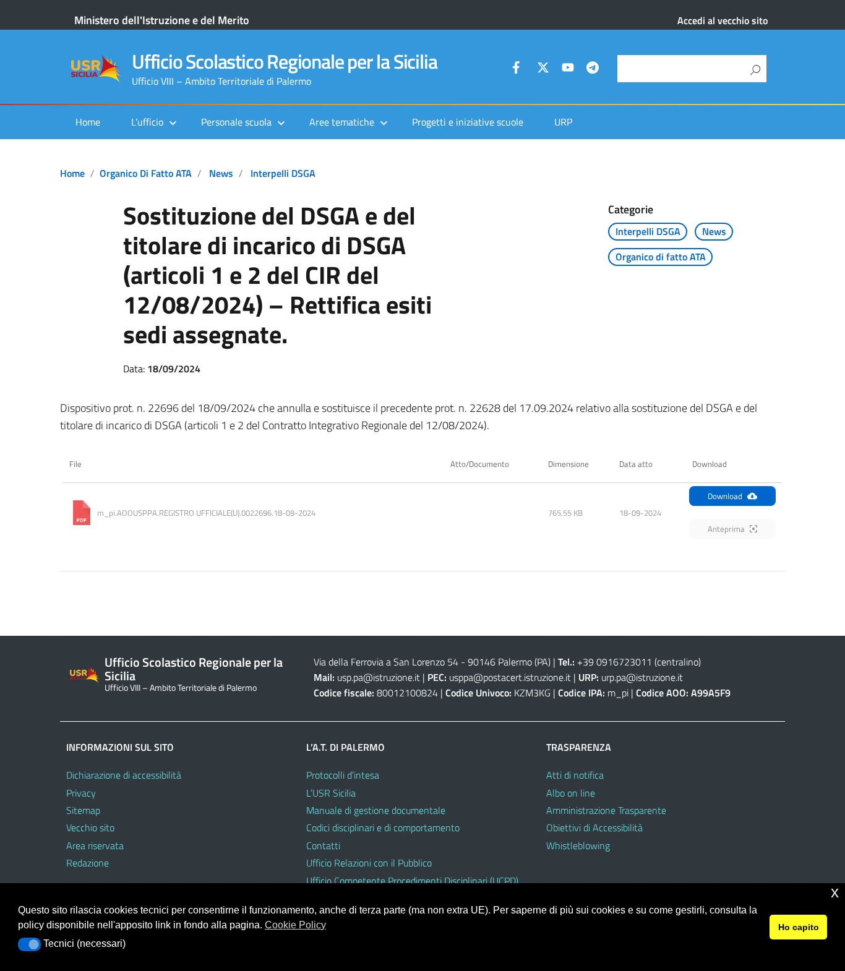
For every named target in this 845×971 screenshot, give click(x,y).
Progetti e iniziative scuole (467, 121)
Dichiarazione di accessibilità (123, 775)
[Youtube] (568, 69)
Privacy (81, 792)
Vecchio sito (90, 827)
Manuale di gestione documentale (375, 810)
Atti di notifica (575, 775)
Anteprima (726, 529)
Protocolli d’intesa (342, 775)
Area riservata (95, 845)
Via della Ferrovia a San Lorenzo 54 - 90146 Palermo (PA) (432, 661)
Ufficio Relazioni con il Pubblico (369, 862)
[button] (29, 944)
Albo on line (570, 792)
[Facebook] (518, 69)
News (221, 173)
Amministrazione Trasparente (606, 810)
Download (725, 496)
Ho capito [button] (798, 927)
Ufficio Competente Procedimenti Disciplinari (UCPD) (412, 880)
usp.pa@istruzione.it (378, 677)
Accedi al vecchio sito (722, 20)
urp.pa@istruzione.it (642, 677)
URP (563, 121)
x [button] (835, 892)
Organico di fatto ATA (146, 173)
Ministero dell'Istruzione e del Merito (161, 20)
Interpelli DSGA (283, 173)
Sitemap (83, 810)
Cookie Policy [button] (295, 925)
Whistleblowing (578, 845)
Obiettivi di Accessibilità (594, 827)
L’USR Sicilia (331, 792)
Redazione (87, 862)
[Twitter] (543, 69)
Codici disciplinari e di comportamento (383, 827)
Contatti (323, 845)
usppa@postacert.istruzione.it (510, 677)
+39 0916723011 (614, 661)
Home (87, 121)
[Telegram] (592, 69)
